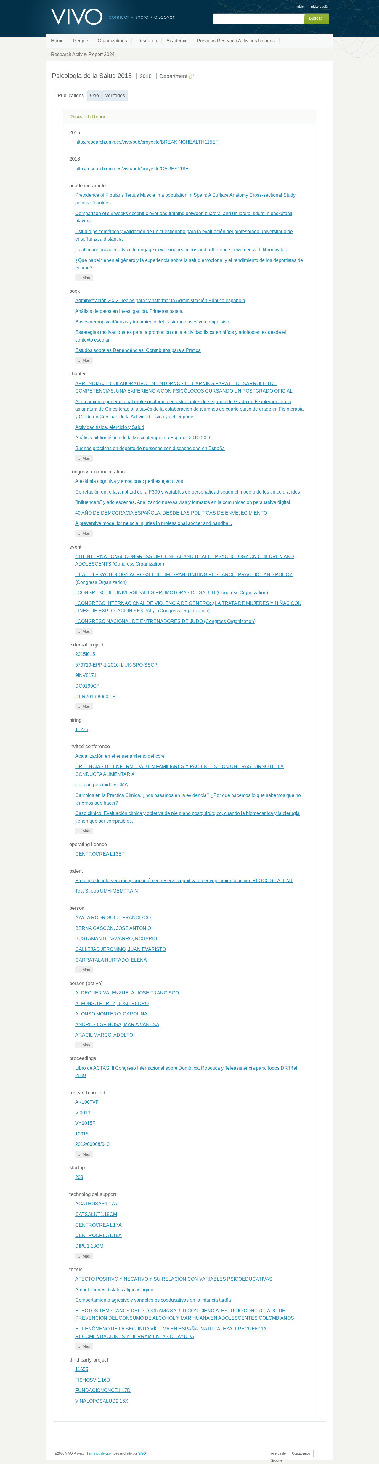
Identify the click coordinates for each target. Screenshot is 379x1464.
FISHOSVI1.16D (92, 1380)
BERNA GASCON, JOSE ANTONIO (113, 928)
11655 (81, 1369)
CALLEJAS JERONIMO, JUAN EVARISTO (120, 949)
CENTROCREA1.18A (98, 1235)
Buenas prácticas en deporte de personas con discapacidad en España (150, 448)
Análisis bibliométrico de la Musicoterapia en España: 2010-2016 (143, 437)
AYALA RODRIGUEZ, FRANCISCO (113, 917)
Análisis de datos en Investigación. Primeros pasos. (129, 311)
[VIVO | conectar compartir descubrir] (103, 17)
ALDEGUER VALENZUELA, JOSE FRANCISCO (127, 992)
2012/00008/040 (92, 1144)
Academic (176, 40)
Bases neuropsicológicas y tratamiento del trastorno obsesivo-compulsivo (152, 321)
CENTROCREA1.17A (98, 1225)
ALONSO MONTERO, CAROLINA (111, 1013)
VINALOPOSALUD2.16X (101, 1401)
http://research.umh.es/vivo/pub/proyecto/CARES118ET (133, 168)
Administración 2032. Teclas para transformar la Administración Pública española (160, 300)
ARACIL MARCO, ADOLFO (104, 1034)
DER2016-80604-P (95, 696)
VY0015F (85, 1123)
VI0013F (84, 1112)
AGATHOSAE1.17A (96, 1203)
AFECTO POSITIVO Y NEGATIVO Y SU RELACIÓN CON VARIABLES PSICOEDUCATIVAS (173, 1279)
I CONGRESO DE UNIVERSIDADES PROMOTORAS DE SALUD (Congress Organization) (171, 592)
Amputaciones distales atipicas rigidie (115, 1289)
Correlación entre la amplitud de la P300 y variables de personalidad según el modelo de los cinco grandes (187, 491)
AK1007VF (87, 1102)
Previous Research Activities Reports (236, 40)
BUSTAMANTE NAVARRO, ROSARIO (116, 938)
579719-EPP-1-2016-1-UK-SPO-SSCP (116, 664)
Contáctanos (301, 1453)
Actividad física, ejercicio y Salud (109, 427)
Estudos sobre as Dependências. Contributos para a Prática (138, 350)
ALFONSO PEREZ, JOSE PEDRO (112, 1003)
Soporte (276, 1460)
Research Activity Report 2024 (83, 54)
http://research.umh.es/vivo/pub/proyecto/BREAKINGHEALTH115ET (147, 142)
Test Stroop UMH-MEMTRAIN (106, 890)
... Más (84, 277)
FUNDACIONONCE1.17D (103, 1390)
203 (79, 1177)
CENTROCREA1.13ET (100, 853)
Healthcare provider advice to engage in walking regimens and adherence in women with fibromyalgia (181, 249)
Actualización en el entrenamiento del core (120, 756)
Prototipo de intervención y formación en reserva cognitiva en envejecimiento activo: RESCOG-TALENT (184, 880)
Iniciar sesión (319, 6)
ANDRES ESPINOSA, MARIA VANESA (117, 1024)
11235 (81, 729)
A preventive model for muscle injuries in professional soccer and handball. (153, 523)
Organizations (112, 40)
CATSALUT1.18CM (96, 1214)
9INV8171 (86, 675)
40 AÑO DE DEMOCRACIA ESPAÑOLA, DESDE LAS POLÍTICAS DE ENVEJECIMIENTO (171, 512)
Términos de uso (98, 1453)
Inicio (300, 6)
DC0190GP (87, 685)
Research (146, 40)
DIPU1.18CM (89, 1246)
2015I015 (85, 654)
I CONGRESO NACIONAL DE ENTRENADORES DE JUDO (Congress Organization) (165, 621)
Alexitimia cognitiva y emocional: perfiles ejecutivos (129, 481)
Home (57, 40)
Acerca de (278, 1453)
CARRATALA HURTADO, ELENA (111, 959)
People (80, 40)
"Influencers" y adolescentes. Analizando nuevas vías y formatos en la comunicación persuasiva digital (182, 502)
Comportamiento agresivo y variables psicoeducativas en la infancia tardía (153, 1300)
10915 (82, 1133)
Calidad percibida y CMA (101, 784)
